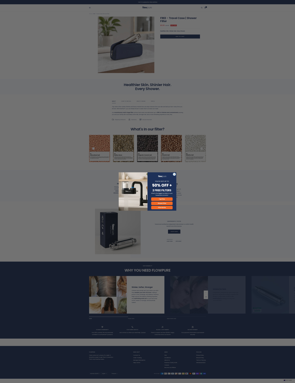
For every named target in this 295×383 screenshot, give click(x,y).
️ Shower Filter (162, 203)
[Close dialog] (174, 174)
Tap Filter (162, 199)
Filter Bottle (162, 207)
